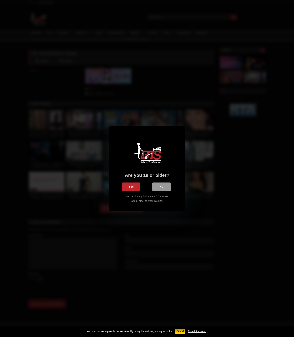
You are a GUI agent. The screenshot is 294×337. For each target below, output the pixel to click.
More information (197, 331)
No (161, 186)
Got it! (180, 331)
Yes (131, 186)
